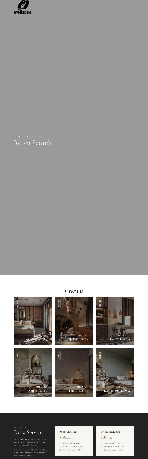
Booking (18, 303)
